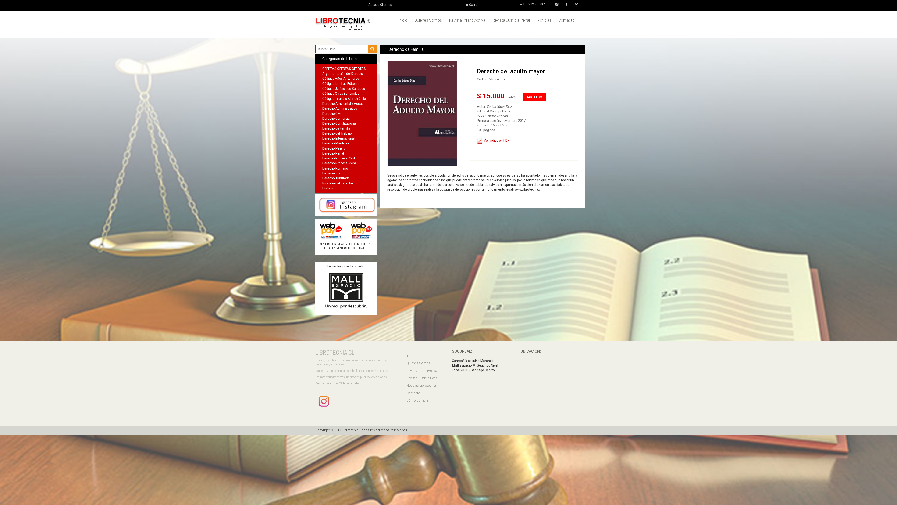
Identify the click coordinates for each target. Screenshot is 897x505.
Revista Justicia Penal (511, 20)
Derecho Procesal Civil (338, 158)
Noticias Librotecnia (421, 385)
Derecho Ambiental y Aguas (342, 103)
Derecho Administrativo (339, 108)
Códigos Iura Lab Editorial (340, 84)
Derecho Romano (335, 168)
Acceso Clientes (380, 5)
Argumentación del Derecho (343, 74)
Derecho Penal (333, 153)
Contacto (566, 20)
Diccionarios (331, 173)
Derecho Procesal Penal (339, 163)
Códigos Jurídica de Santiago (343, 88)
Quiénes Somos (428, 20)
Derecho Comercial (336, 118)
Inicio (402, 20)
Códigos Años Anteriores (340, 78)
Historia (328, 188)
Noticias (544, 20)
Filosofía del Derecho (337, 183)
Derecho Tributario (336, 178)
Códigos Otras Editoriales (340, 93)
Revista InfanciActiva (467, 20)
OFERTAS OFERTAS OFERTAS (344, 69)
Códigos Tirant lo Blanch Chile (344, 99)
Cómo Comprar (418, 400)
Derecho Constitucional (339, 123)
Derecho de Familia (336, 128)
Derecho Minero (334, 148)
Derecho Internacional (338, 138)
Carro (472, 5)
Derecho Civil (331, 113)
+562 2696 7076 (534, 4)
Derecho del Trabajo (337, 133)
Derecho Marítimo (335, 143)
